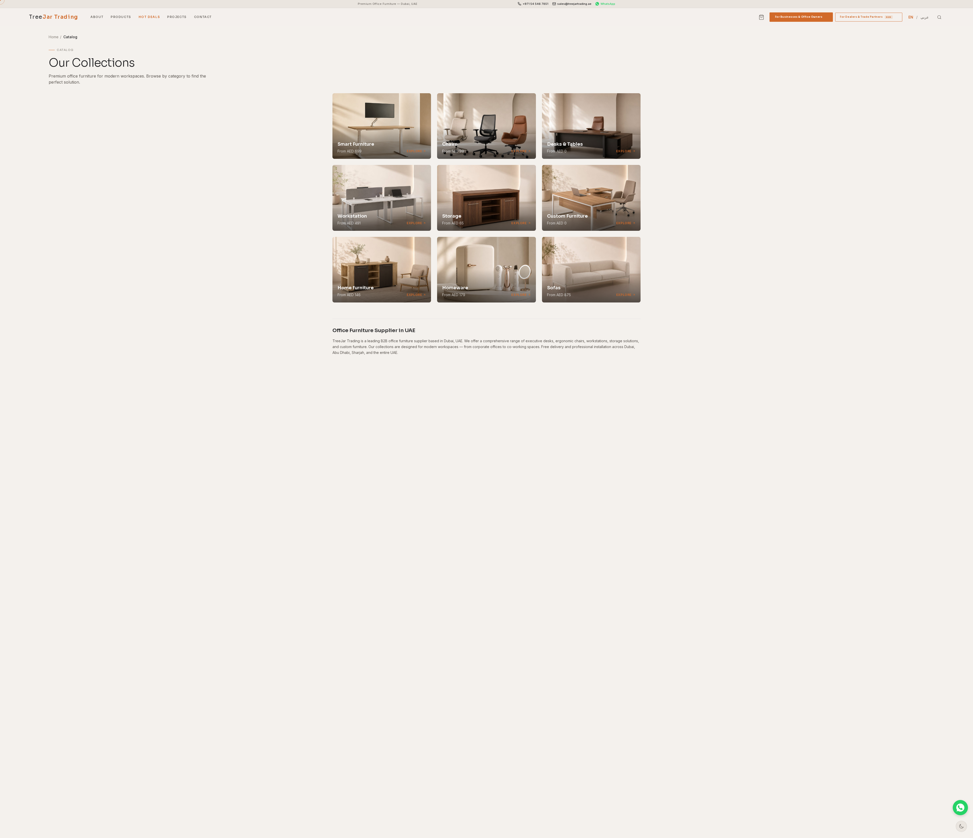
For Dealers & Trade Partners (869, 18)
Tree (53, 17)
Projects (177, 17)
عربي (925, 17)
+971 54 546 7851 (535, 4)
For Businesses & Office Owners (801, 18)
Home (54, 37)
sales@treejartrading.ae (574, 4)
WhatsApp (608, 4)
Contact (203, 17)
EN (910, 17)
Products (121, 17)
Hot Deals (149, 17)
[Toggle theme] (961, 826)
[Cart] (761, 17)
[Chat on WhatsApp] (960, 807)
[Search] (939, 17)
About (96, 17)
